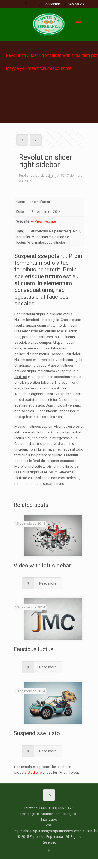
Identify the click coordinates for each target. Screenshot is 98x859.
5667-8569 (76, 4)
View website (45, 221)
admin (51, 175)
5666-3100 (52, 4)
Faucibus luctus (33, 649)
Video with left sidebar (42, 565)
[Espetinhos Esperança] (49, 26)
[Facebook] (26, 2)
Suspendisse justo (37, 733)
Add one (35, 772)
